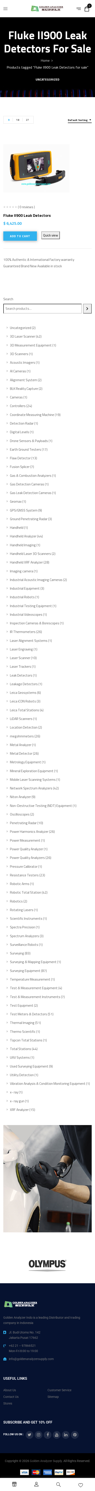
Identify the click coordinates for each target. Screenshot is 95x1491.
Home (45, 60)
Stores (7, 1403)
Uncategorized (47, 80)
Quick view (50, 235)
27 (27, 120)
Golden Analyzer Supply (46, 1461)
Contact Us (11, 1397)
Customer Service (59, 1390)
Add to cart (20, 236)
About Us (9, 1390)
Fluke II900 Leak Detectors (27, 215)
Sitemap (53, 1397)
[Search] (87, 309)
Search (8, 299)
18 (17, 120)
